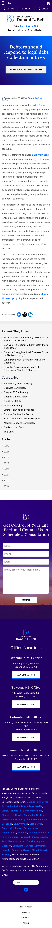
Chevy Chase (21, 823)
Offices (44, 9)
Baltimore (13, 837)
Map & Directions (26, 675)
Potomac (22, 832)
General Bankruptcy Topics (18, 414)
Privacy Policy (26, 907)
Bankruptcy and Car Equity (18, 383)
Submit (26, 600)
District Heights (35, 841)
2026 (5, 446)
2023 (5, 463)
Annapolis (29, 815)
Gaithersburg (9, 832)
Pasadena (34, 832)
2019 (5, 486)
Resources (26, 917)
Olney (35, 837)
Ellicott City (19, 819)
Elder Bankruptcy (13, 405)
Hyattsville (16, 815)
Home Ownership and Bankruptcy (22, 418)
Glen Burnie (36, 823)
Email (27, 9)
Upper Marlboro (33, 810)
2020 (5, 480)
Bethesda (7, 823)
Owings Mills (30, 850)
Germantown (31, 828)
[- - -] (3, 3)
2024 (5, 457)
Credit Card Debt (12, 401)
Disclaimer (26, 912)
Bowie (24, 806)
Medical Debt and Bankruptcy (19, 423)
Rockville (15, 806)
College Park (34, 802)
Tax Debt (8, 431)
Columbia (7, 819)
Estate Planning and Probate (19, 409)
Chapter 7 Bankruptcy (15, 396)
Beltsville (32, 819)
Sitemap (26, 923)
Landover (43, 819)
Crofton (40, 815)
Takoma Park (16, 810)
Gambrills (17, 850)
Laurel (18, 828)
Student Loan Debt (14, 427)
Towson (6, 854)
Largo (5, 810)
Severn (30, 845)
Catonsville (8, 828)
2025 (5, 451)
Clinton (5, 815)
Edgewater (18, 845)
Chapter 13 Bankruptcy (16, 392)
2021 (5, 474)
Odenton (6, 845)
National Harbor (17, 841)
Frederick (25, 837)
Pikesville (43, 850)
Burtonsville (35, 806)
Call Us (10, 9)
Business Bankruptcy (15, 388)
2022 (5, 469)
